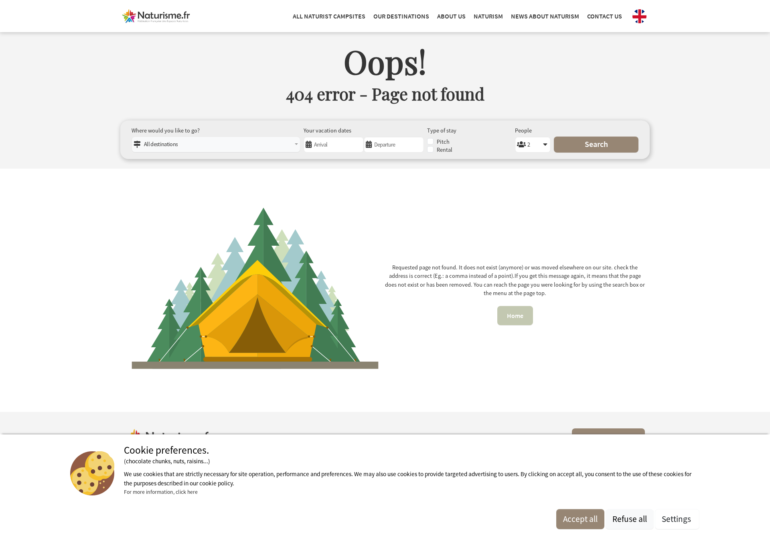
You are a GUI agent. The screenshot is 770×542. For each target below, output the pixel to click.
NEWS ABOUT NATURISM (545, 16)
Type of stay (441, 130)
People (523, 130)
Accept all (580, 518)
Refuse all (629, 518)
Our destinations (401, 16)
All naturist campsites (329, 16)
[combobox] (216, 144)
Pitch (443, 141)
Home (515, 316)
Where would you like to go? (166, 130)
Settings (677, 518)
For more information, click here (161, 491)
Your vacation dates (327, 130)
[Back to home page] (156, 16)
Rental (444, 149)
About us (451, 16)
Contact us (604, 16)
